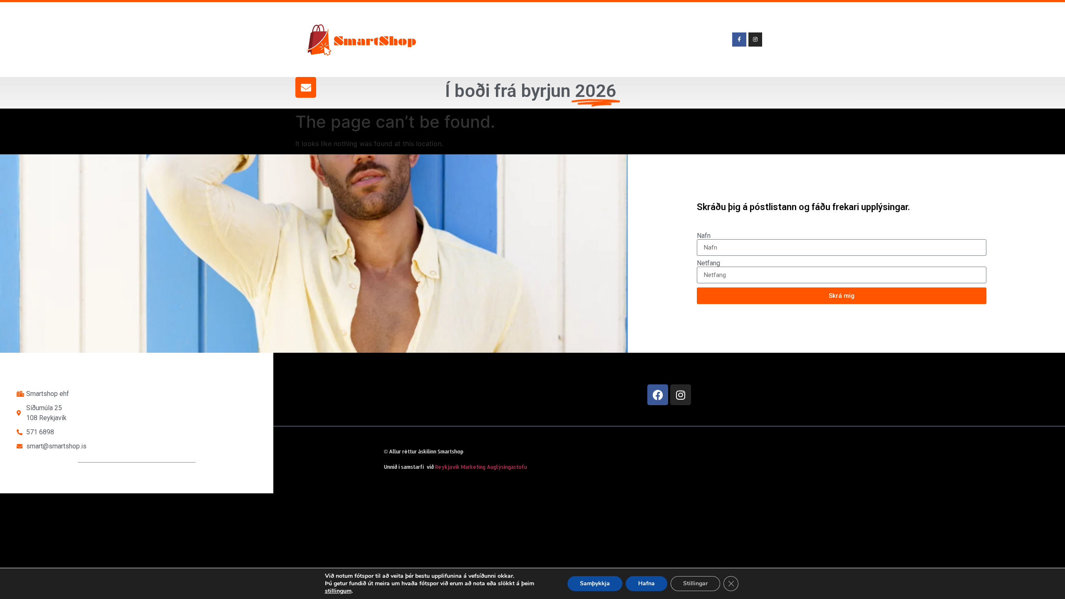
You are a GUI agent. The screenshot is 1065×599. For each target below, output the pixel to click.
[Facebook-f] (739, 39)
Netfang (708, 263)
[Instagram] (680, 394)
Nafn (704, 236)
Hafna (646, 583)
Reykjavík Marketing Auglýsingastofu (481, 467)
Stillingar (695, 583)
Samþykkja (595, 583)
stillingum (338, 591)
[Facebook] (657, 394)
